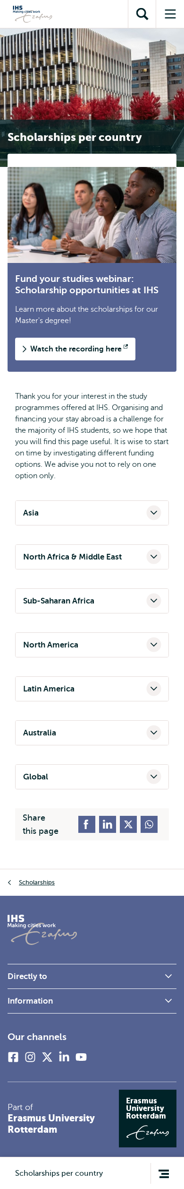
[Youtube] (81, 1057)
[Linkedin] (64, 1057)
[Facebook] (13, 1057)
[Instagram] (30, 1057)
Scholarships (37, 882)
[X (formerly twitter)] (47, 1057)
